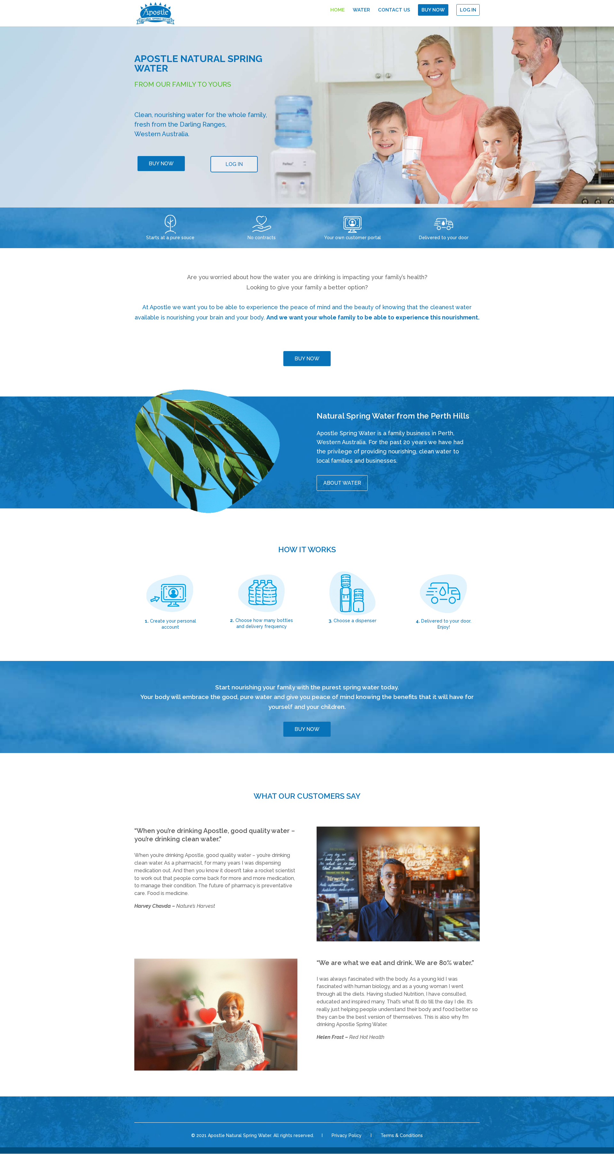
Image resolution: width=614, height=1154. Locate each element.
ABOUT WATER (342, 483)
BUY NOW (433, 10)
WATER (361, 10)
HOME (337, 10)
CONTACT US (394, 10)
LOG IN (468, 10)
